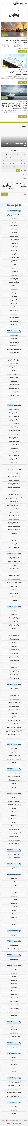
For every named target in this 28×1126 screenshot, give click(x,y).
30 (21, 170)
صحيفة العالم (14, 399)
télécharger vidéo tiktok (14, 1096)
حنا (14, 537)
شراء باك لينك (14, 335)
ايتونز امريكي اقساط (14, 483)
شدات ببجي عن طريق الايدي (14, 469)
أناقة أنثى (14, 261)
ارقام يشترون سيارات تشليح (14, 731)
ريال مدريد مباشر (14, 625)
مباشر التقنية (14, 310)
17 (17, 164)
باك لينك (14, 597)
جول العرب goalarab (14, 755)
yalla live (14, 787)
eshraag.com (9, 1123)
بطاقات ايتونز (14, 512)
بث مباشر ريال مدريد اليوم (14, 759)
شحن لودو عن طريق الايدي (14, 505)
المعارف (14, 285)
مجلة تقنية (14, 381)
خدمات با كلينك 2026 (14, 579)
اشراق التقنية (14, 218)
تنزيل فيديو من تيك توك (14, 1082)
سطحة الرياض (14, 688)
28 (3, 167)
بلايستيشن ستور (14, 515)
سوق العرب (14, 565)
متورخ (14, 264)
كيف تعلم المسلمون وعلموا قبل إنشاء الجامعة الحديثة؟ (7, 185)
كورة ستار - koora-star (14, 801)
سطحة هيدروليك (14, 699)
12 (10, 160)
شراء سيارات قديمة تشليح (14, 738)
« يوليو (25, 174)
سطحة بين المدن (14, 695)
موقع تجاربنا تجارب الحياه (14, 582)
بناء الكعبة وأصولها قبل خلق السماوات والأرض (16, 41)
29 (25, 170)
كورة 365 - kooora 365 (14, 840)
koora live (14, 815)
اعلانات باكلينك (14, 600)
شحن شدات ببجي (14, 494)
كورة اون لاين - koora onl (14, 833)
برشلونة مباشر (14, 621)
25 (14, 167)
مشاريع (14, 589)
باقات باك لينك (14, 345)
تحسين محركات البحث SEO (14, 949)
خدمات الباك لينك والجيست (14, 558)
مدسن (14, 268)
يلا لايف (14, 762)
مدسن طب (14, 370)
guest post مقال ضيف (14, 561)
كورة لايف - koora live (14, 998)
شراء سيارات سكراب (14, 720)
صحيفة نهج (14, 250)
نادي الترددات (14, 278)
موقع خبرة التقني (14, 257)
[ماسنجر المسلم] (18, 3)
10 (17, 160)
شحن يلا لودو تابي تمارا (14, 476)
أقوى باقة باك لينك (14, 575)
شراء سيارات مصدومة (14, 734)
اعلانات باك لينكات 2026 (14, 1047)
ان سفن (14, 222)
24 (17, 167)
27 (6, 167)
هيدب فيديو (14, 289)
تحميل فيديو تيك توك (14, 1085)
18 (14, 164)
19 (10, 164)
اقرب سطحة (14, 713)
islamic (24, 38)
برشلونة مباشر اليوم (14, 776)
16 (21, 164)
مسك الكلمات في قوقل (14, 215)
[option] (14, 138)
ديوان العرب (14, 586)
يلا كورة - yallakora (14, 836)
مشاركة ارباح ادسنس (14, 857)
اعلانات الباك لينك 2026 (14, 367)
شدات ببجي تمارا (14, 413)
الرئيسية (16, 10)
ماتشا (14, 540)
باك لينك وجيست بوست (14, 374)
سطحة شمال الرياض (14, 702)
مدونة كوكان (14, 246)
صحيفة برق (14, 1029)
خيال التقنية (14, 229)
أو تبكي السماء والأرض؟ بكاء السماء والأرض (16, 73)
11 (14, 160)
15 (25, 164)
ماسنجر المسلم (14, 959)
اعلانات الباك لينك (14, 353)
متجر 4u (14, 466)
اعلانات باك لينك (14, 593)
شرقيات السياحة (14, 317)
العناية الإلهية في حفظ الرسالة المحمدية (21, 185)
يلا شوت (14, 610)
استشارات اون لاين (14, 282)
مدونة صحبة (14, 314)
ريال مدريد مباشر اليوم (14, 773)
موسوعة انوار (14, 321)
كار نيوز (14, 254)
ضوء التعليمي (14, 1026)
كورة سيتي (14, 752)
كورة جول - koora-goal (14, 804)
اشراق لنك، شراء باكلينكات (14, 349)
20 (6, 164)
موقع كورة (14, 935)
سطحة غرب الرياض (14, 706)
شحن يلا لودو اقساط (14, 434)
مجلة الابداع (14, 275)
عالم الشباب (14, 868)
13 (6, 160)
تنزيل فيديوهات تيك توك (14, 1089)
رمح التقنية (14, 293)
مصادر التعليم (14, 377)
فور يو (14, 491)
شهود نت (14, 303)
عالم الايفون (14, 243)
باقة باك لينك (14, 945)
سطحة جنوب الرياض (14, 709)
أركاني (14, 307)
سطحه (14, 692)
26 (10, 167)
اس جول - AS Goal (14, 843)
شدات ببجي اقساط (14, 409)
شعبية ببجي (14, 508)
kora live (14, 882)
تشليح (14, 717)
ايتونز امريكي (14, 427)
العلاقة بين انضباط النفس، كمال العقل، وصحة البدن (15, 144)
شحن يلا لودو (14, 501)
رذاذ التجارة (14, 296)
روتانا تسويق (14, 271)
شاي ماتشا (14, 544)
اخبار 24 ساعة (14, 392)
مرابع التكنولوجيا (14, 225)
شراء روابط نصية (14, 342)
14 (3, 160)
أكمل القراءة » (22, 51)
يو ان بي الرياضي (14, 384)
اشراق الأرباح (14, 324)
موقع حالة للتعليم (14, 388)
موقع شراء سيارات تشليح (14, 727)
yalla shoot (14, 614)
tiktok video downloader (14, 1092)
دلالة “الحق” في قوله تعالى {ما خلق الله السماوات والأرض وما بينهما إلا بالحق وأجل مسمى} (14, 105)
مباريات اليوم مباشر (14, 618)
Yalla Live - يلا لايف (14, 829)
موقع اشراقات (14, 1033)
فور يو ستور (14, 462)
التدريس (14, 356)
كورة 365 (14, 748)
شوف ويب (14, 232)
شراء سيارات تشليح (14, 724)
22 (25, 167)
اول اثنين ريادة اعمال (14, 854)
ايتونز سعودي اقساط (14, 430)
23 (21, 167)
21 (3, 164)
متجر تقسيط (14, 448)
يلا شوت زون (14, 1064)
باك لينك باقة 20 (14, 568)
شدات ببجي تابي (14, 420)
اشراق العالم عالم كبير (14, 360)
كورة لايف (14, 885)
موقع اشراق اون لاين (14, 1036)
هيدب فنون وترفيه (14, 395)
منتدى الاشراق (14, 363)
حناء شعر (14, 533)
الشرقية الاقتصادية (14, 239)
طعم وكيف (14, 300)
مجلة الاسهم (14, 236)
